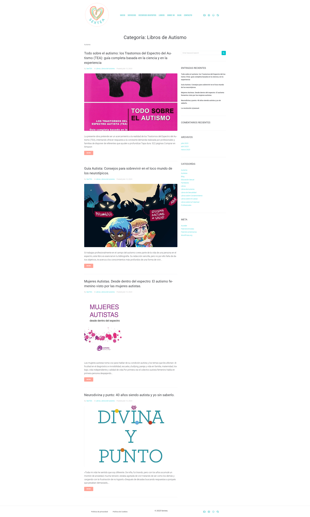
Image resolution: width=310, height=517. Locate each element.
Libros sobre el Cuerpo (189, 199)
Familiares (185, 183)
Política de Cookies (120, 512)
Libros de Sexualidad (188, 192)
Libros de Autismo (108, 69)
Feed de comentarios (189, 232)
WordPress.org (186, 235)
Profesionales (186, 205)
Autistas (184, 173)
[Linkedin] (213, 15)
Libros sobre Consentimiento (191, 196)
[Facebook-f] (204, 15)
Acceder (184, 226)
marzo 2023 (185, 150)
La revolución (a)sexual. (190, 108)
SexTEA (89, 69)
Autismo (184, 170)
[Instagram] (209, 15)
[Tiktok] (218, 15)
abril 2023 (185, 146)
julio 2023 (184, 143)
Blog (182, 176)
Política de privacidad (99, 512)
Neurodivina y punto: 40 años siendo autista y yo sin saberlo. (129, 395)
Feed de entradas (187, 229)
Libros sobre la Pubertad (190, 202)
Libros (98, 69)
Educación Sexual (187, 180)
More (89, 153)
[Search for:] (200, 53)
